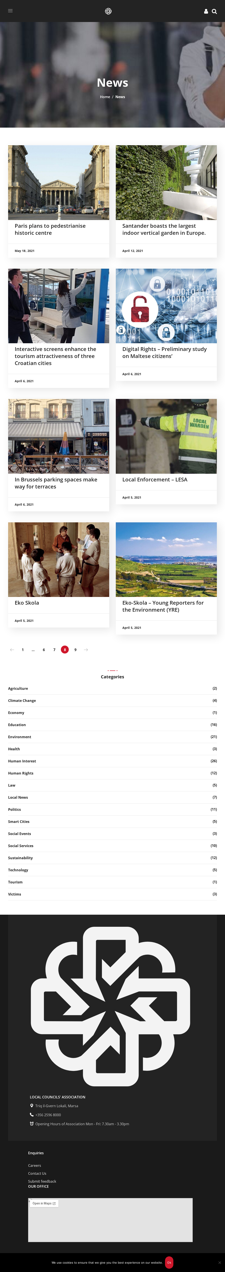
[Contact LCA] (110, 1173)
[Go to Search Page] (214, 11)
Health (14, 749)
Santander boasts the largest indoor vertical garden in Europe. (164, 229)
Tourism (15, 882)
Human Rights (20, 773)
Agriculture (18, 688)
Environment (19, 736)
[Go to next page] (86, 649)
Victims (14, 894)
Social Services (20, 845)
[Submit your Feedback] (110, 1165)
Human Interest (22, 761)
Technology (18, 870)
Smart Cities (18, 821)
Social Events (19, 833)
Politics (14, 809)
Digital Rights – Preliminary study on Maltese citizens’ (164, 352)
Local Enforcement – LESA (154, 479)
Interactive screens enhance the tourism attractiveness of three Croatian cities (55, 356)
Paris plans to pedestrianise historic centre (50, 229)
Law (11, 785)
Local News (18, 797)
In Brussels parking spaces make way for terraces (56, 483)
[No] (219, 1262)
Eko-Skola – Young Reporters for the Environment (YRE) (163, 606)
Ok (169, 1262)
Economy (16, 712)
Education (17, 724)
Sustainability (20, 857)
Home (105, 96)
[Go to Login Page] (207, 11)
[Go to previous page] (12, 649)
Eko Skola (27, 602)
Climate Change (22, 700)
